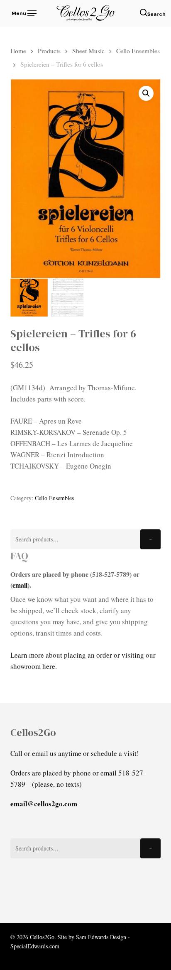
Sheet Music (88, 50)
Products (49, 50)
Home (18, 50)
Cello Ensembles (138, 50)
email (19, 585)
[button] (23, 12)
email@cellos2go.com (43, 803)
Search (150, 539)
